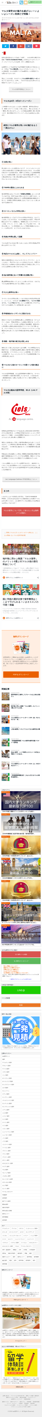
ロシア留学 (5, 1185)
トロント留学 (5, 1128)
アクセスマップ (20, 1341)
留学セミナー (5, 1214)
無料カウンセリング (22, 961)
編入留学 (4, 1260)
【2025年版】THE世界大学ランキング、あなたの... (18, 900)
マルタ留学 (17, 18)
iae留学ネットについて (16, 1399)
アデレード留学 (6, 1065)
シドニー (25, 1235)
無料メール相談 (22, 954)
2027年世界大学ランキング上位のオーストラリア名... (18, 944)
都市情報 (4, 1264)
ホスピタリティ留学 (7, 1163)
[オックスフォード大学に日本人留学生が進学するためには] (21, 912)
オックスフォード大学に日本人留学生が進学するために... (19, 922)
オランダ (4, 1232)
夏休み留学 (5, 1204)
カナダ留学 (5, 1087)
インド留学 (5, 1075)
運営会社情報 (23, 1397)
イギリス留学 (5, 1072)
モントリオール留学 (7, 1179)
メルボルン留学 (6, 1176)
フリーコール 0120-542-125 (17, 1395)
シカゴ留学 (5, 1113)
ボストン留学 (5, 1160)
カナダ (21, 1232)
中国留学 (4, 1195)
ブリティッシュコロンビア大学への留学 (20, 1406)
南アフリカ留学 (6, 1201)
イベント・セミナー (12, 1403)
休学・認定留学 (6, 1249)
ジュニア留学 (34, 1235)
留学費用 (36, 1257)
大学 (20, 1249)
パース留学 (5, 1138)
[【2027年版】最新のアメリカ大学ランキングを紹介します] (21, 801)
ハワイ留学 (5, 1141)
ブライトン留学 (6, 1150)
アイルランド (5, 1228)
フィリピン (24, 1242)
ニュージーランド (20, 1239)
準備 (26, 1253)
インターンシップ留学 (32, 1228)
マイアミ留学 (5, 1166)
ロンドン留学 (5, 1188)
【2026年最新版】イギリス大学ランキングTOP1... (17, 878)
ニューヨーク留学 (7, 1135)
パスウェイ (5, 1242)
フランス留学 (5, 1154)
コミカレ (4, 1235)
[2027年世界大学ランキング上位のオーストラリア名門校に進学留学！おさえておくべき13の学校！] (21, 934)
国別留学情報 (36, 1401)
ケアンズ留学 (5, 1094)
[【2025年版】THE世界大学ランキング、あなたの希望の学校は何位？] (21, 889)
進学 (34, 1260)
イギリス (21, 1228)
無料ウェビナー (6, 1257)
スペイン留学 (5, 1122)
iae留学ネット (6, 1056)
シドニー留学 (5, 1116)
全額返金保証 (27, 1399)
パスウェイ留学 (15, 1242)
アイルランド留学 (7, 1062)
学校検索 (29, 1401)
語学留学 (36, 18)
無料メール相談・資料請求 (32, 1395)
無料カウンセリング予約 (12, 1397)
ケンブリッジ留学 (7, 1097)
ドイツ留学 (5, 1125)
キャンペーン (5, 1091)
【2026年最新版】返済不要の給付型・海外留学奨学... (18, 833)
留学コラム (22, 1401)
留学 (27, 18)
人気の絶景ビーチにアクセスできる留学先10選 (25, 729)
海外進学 (20, 1253)
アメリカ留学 (5, 1069)
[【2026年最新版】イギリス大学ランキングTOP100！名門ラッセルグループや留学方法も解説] (21, 867)
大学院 (25, 1249)
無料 (30, 1253)
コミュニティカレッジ (15, 1235)
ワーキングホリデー (7, 1191)
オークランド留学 (7, 1078)
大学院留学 (32, 1249)
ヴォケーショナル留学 (9, 1405)
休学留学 (4, 1198)
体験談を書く (20, 1387)
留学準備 (29, 1257)
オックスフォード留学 (8, 1084)
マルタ (23, 18)
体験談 (14, 1249)
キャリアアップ (30, 1232)
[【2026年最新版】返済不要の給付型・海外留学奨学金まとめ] (21, 823)
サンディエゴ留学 (7, 1103)
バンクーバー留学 (7, 1144)
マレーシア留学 (6, 1173)
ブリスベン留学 (6, 1157)
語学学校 (31, 18)
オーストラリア (13, 1232)
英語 (10, 1260)
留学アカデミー (14, 1401)
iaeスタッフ (6, 19)
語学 (15, 1260)
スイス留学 (5, 1119)
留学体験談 (5, 1217)
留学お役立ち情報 (7, 1210)
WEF (3, 1059)
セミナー (10, 1239)
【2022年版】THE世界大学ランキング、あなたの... (18, 856)
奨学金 (4, 1253)
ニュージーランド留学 (8, 1132)
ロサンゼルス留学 (7, 1182)
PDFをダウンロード (21, 675)
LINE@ (21, 990)
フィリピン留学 (6, 1147)
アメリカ (14, 1228)
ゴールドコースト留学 (8, 1100)
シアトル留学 (5, 1109)
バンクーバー (30, 1239)
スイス (4, 1239)
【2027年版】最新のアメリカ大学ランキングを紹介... (18, 811)
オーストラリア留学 (7, 1081)
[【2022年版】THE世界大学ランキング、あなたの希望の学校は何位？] (21, 845)
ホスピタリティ (33, 1242)
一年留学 (20, 1403)
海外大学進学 (5, 1207)
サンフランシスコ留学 (8, 1106)
